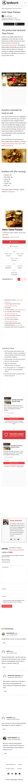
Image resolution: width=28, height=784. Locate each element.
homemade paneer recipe (9, 45)
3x (24, 279)
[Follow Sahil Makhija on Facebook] (11, 539)
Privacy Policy (10, 768)
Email (4, 596)
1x (18, 279)
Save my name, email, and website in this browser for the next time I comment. (13, 601)
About (20, 764)
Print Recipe (20, 24)
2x (21, 279)
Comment (5, 567)
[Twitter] (12, 773)
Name (4, 589)
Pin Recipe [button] (15, 246)
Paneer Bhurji (9, 145)
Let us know (13, 436)
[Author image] (3, 16)
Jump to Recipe (10, 24)
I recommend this (20, 309)
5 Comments (17, 19)
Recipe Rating (6, 560)
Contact (19, 768)
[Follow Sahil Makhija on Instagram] (14, 539)
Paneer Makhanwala (8, 143)
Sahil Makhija (9, 16)
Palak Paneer (18, 143)
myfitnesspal (11, 191)
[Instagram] (16, 773)
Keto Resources (11, 764)
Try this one (18, 325)
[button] (3, 237)
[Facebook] (8, 773)
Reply (4, 642)
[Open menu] (25, 3)
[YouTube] (19, 773)
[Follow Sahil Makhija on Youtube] (18, 539)
